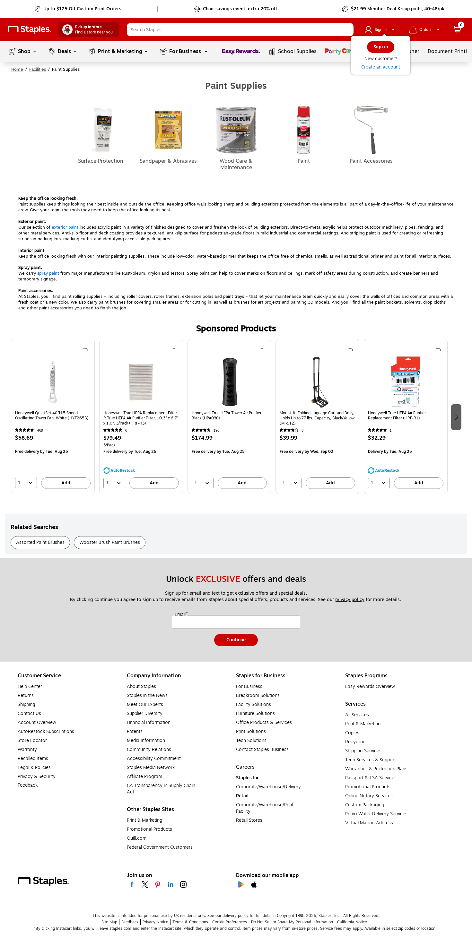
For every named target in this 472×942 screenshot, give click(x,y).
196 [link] (216, 430)
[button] (347, 29)
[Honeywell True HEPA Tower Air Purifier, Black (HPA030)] (229, 382)
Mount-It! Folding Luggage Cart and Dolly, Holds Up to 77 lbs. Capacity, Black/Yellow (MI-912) (317, 418)
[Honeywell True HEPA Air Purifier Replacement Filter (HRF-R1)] (406, 382)
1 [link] (391, 430)
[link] (78, 9)
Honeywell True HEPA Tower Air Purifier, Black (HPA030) (227, 415)
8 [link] (302, 430)
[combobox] (240, 29)
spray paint (48, 273)
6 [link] (126, 430)
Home (17, 69)
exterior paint (65, 227)
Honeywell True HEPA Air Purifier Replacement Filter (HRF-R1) (397, 415)
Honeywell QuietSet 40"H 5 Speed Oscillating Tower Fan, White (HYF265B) (52, 415)
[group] (53, 416)
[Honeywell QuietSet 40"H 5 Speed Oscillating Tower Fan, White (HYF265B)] (52, 382)
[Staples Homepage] (29, 30)
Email (181, 614)
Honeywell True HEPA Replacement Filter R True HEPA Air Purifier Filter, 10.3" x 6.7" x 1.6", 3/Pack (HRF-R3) (141, 418)
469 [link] (40, 430)
